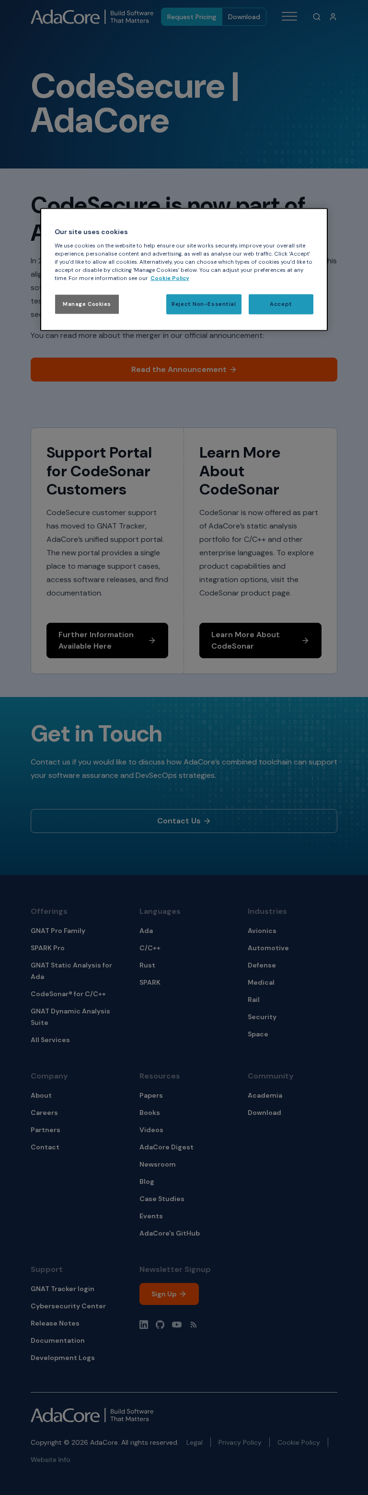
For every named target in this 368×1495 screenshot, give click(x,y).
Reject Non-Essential (204, 304)
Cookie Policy (169, 278)
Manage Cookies (87, 304)
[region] (184, 269)
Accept (281, 304)
